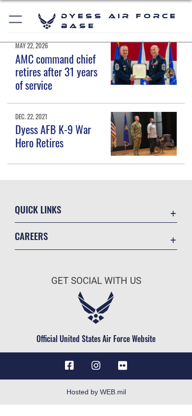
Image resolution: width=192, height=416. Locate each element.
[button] (16, 21)
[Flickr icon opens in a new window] (122, 365)
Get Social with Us (96, 280)
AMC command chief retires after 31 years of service (56, 72)
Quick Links (38, 209)
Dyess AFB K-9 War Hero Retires (53, 135)
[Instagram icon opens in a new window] (96, 365)
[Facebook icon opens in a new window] (69, 365)
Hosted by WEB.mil (96, 392)
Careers (31, 236)
